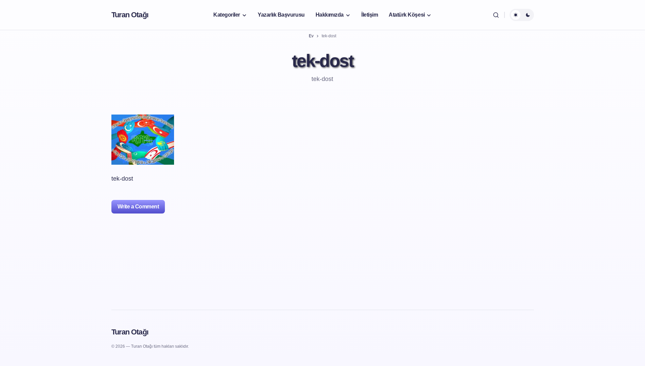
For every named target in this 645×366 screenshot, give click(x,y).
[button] (496, 15)
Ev (311, 36)
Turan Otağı (129, 15)
